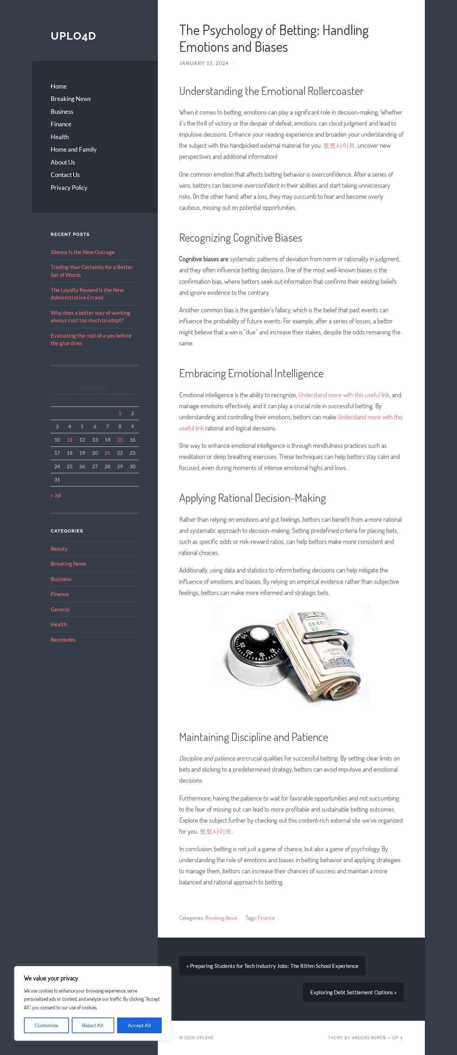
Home (59, 86)
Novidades (63, 639)
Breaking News (71, 98)
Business (62, 111)
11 (69, 439)
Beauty (59, 548)
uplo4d (73, 36)
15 (120, 439)
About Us (63, 162)
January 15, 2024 (203, 63)
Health (60, 137)
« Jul (56, 495)
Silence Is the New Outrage (83, 252)
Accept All (139, 1025)
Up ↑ (398, 1037)
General (60, 609)
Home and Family (74, 149)
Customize (46, 1025)
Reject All (93, 1025)
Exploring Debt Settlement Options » (353, 992)
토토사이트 (339, 145)
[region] (92, 1003)
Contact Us (65, 174)
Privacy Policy (69, 187)
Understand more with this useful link (344, 394)
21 (107, 453)
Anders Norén (369, 1037)
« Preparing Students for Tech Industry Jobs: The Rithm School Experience (272, 966)
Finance (61, 124)
